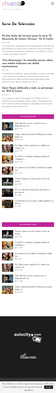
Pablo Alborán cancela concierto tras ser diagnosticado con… (30, 125)
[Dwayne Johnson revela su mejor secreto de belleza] (7, 182)
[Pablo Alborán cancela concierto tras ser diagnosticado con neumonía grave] (7, 126)
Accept (48, 387)
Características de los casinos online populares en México (34, 202)
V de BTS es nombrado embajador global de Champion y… (32, 158)
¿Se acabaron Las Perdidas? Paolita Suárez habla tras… (33, 169)
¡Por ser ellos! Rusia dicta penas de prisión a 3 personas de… (32, 191)
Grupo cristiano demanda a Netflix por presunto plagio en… (33, 136)
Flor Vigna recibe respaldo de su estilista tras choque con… (32, 147)
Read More (28, 390)
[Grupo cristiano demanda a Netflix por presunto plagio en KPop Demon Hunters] (7, 137)
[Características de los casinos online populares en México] (7, 204)
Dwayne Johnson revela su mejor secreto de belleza (32, 180)
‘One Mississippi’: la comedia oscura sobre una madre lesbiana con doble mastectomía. (27, 63)
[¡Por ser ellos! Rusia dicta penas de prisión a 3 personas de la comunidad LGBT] (7, 193)
